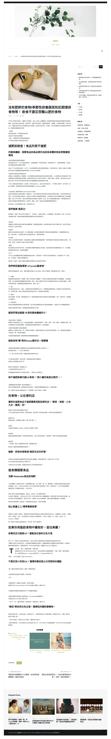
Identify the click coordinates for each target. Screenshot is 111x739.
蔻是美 (55, 41)
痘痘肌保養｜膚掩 (83, 134)
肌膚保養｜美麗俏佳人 (84, 125)
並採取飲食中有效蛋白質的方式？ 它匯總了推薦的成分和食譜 (43, 722)
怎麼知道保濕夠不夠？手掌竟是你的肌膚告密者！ (90, 87)
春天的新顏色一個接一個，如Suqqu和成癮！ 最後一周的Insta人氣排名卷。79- (18, 721)
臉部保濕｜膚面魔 (83, 137)
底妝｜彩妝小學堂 (83, 128)
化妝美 (80, 107)
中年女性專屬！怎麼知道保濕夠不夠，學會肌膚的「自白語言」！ (90, 96)
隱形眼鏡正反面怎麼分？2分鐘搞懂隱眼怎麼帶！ (90, 78)
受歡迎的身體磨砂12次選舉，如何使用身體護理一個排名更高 (23, 674)
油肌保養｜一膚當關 (83, 141)
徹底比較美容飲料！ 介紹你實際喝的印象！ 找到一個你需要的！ (56, 674)
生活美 (9, 103)
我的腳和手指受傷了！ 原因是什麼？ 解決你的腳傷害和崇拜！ (66, 721)
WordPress (56, 732)
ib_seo (10, 116)
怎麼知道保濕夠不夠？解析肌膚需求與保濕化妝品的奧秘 (90, 91)
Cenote (37, 732)
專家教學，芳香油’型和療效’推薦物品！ (90, 721)
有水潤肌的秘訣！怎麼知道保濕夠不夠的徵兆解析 (90, 82)
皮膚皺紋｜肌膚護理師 (84, 131)
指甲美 (80, 109)
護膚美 (80, 115)
